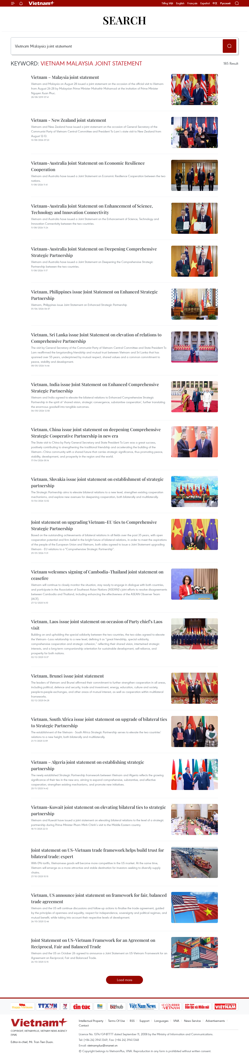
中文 (215, 3)
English (180, 3)
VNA (176, 1021)
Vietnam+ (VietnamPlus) (41, 3)
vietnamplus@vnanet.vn (102, 1045)
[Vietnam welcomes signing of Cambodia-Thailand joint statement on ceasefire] (194, 584)
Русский (225, 3)
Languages (161, 1021)
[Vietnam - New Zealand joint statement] (194, 132)
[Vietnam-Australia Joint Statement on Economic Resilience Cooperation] (194, 175)
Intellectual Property (91, 1021)
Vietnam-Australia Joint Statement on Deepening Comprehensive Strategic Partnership (94, 252)
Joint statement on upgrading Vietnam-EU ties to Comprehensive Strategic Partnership (94, 525)
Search (124, 20)
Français (192, 3)
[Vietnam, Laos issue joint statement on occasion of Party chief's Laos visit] (194, 633)
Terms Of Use (116, 1021)
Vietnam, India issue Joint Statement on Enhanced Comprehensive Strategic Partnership (95, 387)
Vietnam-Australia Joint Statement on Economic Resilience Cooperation (88, 166)
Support (144, 1021)
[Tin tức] (81, 1006)
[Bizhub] (116, 1006)
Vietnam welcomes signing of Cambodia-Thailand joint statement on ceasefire (97, 575)
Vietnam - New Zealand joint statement (68, 120)
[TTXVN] (47, 1006)
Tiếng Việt (167, 3)
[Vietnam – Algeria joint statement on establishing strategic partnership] (194, 774)
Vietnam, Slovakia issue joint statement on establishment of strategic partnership (97, 482)
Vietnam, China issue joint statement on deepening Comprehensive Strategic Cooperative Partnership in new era (96, 432)
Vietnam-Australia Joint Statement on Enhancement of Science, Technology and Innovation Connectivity (92, 209)
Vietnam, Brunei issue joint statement (67, 676)
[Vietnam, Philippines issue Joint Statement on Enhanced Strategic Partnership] (194, 304)
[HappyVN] (22, 1006)
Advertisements (215, 1021)
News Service (192, 1021)
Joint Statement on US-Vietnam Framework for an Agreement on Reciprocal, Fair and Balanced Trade (93, 943)
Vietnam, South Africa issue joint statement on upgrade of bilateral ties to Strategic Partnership (99, 722)
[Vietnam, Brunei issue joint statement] (194, 688)
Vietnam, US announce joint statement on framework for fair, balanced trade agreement (99, 898)
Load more (124, 980)
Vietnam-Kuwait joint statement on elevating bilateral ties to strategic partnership (98, 810)
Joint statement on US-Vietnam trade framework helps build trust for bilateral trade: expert (97, 853)
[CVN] (171, 1006)
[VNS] (143, 1006)
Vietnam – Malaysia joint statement (65, 77)
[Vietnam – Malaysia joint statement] (194, 89)
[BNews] (100, 1006)
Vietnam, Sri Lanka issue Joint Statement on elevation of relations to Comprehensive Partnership (96, 338)
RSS (132, 1021)
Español (205, 3)
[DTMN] (197, 1006)
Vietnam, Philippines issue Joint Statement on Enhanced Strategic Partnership (94, 295)
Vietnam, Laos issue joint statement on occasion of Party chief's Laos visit (96, 624)
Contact (84, 1025)
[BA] (225, 1006)
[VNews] (64, 1006)
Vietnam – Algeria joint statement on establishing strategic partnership (87, 765)
